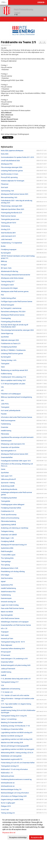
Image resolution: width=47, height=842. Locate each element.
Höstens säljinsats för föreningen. (13, 181)
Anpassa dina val (8, 833)
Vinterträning (5, 226)
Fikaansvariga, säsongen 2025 (11, 206)
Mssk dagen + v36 (7, 538)
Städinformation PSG (8, 591)
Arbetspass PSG (6, 164)
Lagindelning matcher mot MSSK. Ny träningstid (17, 749)
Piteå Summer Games (8, 216)
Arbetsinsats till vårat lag (9, 271)
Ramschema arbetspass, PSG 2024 (13, 311)
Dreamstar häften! (7, 662)
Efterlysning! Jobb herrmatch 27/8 (12, 444)
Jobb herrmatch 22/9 (8, 236)
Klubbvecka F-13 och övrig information (14, 769)
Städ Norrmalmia (7, 578)
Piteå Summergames (8, 420)
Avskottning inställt (7, 486)
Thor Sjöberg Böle (7, 558)
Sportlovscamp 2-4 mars (9, 174)
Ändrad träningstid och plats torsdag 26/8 (15, 665)
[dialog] (23, 828)
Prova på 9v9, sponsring (9, 177)
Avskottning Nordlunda (9, 489)
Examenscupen (6, 441)
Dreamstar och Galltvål (9, 535)
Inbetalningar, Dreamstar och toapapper (15, 622)
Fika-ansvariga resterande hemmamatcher (15, 275)
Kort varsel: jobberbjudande (10, 410)
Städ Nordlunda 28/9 (8, 233)
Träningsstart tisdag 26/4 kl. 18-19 (13, 642)
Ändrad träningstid (7, 305)
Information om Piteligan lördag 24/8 (13, 796)
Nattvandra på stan (7, 776)
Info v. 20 (4, 628)
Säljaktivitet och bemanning (10, 689)
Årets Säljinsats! (6, 645)
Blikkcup (4, 261)
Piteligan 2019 (6, 806)
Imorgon (4, 265)
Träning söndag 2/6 (8, 813)
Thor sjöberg (5, 565)
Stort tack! (4, 187)
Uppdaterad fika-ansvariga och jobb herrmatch (17, 437)
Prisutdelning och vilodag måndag (13, 571)
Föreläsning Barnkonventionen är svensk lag (16, 779)
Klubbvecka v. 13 (7, 773)
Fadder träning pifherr (8, 298)
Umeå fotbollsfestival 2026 (10, 160)
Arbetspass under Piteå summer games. (15, 291)
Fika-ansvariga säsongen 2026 (11, 167)
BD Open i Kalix (6, 268)
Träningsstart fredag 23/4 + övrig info (14, 716)
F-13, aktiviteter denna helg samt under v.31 (16, 679)
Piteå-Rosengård (7, 551)
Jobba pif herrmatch (8, 669)
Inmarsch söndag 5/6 (8, 602)
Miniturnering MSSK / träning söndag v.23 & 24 (17, 752)
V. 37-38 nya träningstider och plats (13, 384)
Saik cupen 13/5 (6, 476)
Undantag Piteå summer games (12, 171)
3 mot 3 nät (5, 809)
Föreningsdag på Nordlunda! (11, 321)
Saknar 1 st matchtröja (9, 719)
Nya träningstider (7, 615)
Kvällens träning (6, 374)
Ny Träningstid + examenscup (11, 308)
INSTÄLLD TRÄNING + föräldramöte (13, 350)
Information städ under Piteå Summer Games (16, 417)
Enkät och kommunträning (10, 518)
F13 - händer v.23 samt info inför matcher (15, 695)
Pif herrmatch (5, 655)
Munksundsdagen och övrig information (15, 793)
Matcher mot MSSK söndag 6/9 (12, 736)
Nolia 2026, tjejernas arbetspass (12, 150)
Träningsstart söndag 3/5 (10, 766)
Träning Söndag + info (8, 360)
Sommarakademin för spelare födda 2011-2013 (17, 157)
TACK (3, 367)
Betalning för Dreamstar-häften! (12, 722)
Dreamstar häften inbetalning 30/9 (13, 648)
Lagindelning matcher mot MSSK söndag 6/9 (16, 732)
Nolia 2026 (4, 154)
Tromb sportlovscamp (9, 514)
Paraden (4, 414)
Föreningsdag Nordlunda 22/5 (11, 213)
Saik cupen (5, 635)
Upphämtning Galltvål (8, 524)
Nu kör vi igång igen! (8, 803)
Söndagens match (7, 285)
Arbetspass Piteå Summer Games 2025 (14, 194)
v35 (2, 390)
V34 (2, 400)
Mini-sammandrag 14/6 (9, 197)
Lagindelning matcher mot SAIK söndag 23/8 (16, 739)
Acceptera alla (36, 837)
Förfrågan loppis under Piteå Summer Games (16, 301)
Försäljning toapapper (8, 249)
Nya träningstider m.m (8, 451)
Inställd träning (6, 430)
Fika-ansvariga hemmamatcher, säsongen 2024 (17, 330)
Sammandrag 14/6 (7, 191)
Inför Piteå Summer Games (10, 618)
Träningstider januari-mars (10, 219)
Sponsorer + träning (8, 483)
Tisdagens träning (7, 531)
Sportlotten (5, 337)
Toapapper (5, 632)
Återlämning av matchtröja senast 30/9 (14, 370)
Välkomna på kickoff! (8, 479)
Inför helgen (5, 575)
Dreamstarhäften (7, 457)
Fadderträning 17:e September (11, 243)
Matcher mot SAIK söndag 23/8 (12, 742)
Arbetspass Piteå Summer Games (12, 315)
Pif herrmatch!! (6, 652)
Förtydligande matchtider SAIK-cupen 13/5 (15, 461)
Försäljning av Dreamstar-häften (12, 729)
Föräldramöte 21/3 (7, 511)
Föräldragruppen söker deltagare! (12, 504)
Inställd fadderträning (8, 588)
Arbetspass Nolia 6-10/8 (9, 568)
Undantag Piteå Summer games (12, 353)
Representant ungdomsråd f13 (11, 759)
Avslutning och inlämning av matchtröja (14, 528)
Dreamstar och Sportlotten (10, 447)
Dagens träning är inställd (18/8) (12, 799)
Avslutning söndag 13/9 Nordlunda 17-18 (15, 726)
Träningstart (5, 363)
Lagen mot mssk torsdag (10, 605)
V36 (2, 387)
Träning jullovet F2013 (8, 223)
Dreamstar (4, 427)
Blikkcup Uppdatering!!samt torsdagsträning (16, 397)
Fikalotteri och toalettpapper (11, 394)
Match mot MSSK (7, 612)
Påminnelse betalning (8, 521)
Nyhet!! (3, 581)
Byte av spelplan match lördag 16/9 (13, 380)
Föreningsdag (6, 318)
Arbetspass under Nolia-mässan (12, 278)
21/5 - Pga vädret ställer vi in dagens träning (16, 704)
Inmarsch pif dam (7, 638)
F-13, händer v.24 (7, 692)
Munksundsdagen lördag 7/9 (11, 789)
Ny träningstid (6, 253)
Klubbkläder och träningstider (11, 756)
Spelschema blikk (7, 548)
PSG (2, 295)
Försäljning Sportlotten (9, 347)
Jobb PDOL (5, 404)
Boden (3, 246)
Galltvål (3, 675)
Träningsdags (6, 561)
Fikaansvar (4, 184)
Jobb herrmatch (6, 239)
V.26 (2, 685)
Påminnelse (5, 434)
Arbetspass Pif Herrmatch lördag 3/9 (14, 545)
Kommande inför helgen (9, 288)
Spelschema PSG (7, 585)
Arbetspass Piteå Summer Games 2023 (14, 454)
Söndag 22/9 (5, 229)
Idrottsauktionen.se (7, 783)
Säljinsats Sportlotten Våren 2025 (12, 209)
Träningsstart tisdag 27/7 (9, 682)
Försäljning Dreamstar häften (11, 508)
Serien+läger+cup (7, 333)
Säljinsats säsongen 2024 (10, 340)
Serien (3, 469)
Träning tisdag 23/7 (7, 281)
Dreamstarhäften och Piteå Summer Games (16, 625)
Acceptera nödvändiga (18, 837)
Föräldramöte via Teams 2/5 (18, 42)
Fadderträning (6, 424)
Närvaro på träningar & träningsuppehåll (15, 746)
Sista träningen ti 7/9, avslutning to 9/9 (14, 658)
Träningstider (5, 501)
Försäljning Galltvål (7, 541)
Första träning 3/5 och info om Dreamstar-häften (18, 763)
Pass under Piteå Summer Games (12, 608)
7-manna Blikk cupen (8, 555)
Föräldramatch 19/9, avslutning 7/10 (13, 377)
